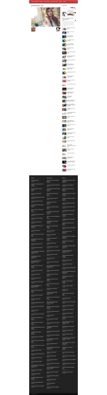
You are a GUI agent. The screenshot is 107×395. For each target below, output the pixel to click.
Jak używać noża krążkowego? (36, 193)
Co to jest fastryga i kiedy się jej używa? (53, 363)
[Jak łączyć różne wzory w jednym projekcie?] (64, 158)
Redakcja (60, 1)
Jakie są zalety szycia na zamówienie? (37, 336)
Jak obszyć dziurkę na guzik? (51, 379)
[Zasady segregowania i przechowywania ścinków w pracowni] (64, 121)
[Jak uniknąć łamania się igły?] (64, 141)
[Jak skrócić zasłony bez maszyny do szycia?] (64, 89)
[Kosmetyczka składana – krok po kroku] (64, 125)
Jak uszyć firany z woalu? (51, 258)
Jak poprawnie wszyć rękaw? (36, 298)
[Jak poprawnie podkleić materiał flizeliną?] (64, 77)
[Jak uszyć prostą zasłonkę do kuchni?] (64, 52)
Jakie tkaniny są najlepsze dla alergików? (68, 227)
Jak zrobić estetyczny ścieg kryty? (36, 247)
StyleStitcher (32, 307)
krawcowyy (48, 213)
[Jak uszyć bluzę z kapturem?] (64, 166)
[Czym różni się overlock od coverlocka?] (64, 40)
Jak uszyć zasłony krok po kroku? (52, 254)
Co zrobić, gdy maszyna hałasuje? (36, 361)
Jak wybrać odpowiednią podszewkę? (53, 311)
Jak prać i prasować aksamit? (51, 352)
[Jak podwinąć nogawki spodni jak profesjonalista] (64, 56)
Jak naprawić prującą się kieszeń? (36, 243)
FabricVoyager (48, 259)
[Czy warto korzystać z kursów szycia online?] (64, 170)
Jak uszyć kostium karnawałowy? (52, 359)
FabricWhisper (32, 181)
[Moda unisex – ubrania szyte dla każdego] (64, 81)
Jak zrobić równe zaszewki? (51, 234)
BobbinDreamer (33, 198)
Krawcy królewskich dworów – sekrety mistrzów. (68, 19)
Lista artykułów (46, 1)
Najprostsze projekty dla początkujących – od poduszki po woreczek (71, 105)
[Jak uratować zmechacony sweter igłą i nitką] (64, 69)
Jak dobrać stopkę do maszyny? (67, 285)
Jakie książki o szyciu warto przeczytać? (68, 301)
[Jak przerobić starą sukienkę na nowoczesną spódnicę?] (64, 162)
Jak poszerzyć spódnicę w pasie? (67, 330)
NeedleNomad (48, 182)
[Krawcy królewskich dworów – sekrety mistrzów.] (69, 12)
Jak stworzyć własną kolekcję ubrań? (37, 382)
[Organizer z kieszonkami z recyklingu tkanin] (64, 129)
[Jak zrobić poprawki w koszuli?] (64, 85)
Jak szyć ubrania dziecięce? (35, 274)
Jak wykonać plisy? (65, 289)
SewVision (32, 231)
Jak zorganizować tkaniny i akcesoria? (68, 210)
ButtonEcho (63, 310)
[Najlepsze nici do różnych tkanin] (64, 32)
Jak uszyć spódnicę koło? (51, 230)
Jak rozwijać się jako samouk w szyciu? (68, 206)
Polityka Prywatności (54, 1)
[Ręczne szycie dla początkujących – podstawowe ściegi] (64, 145)
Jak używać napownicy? (50, 315)
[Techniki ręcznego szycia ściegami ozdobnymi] (64, 93)
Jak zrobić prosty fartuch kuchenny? (53, 261)
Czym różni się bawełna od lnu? (67, 260)
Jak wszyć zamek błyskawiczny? (52, 343)
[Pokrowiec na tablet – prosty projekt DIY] (64, 109)
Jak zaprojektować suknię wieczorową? (68, 363)
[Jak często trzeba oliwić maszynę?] (64, 150)
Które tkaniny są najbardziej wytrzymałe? (53, 331)
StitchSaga (32, 202)
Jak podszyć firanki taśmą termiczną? (53, 270)
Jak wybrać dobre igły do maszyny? (37, 201)
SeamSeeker (32, 258)
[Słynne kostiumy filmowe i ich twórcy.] (64, 28)
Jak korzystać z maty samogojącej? (37, 218)
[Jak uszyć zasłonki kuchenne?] (64, 61)
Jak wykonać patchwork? (51, 383)
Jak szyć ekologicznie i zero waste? (52, 246)
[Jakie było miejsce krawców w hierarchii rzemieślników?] (64, 101)
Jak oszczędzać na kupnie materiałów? (37, 306)
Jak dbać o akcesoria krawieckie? (36, 357)
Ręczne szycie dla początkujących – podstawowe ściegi (71, 145)
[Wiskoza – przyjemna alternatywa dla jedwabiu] (64, 65)
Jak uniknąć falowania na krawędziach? (68, 219)
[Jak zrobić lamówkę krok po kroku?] (64, 117)
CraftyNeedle (32, 248)
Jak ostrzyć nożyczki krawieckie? (67, 313)
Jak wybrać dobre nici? (35, 310)
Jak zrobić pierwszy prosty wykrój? (37, 270)
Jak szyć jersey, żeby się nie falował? (37, 281)
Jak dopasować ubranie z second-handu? (53, 250)
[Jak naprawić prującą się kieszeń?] (64, 48)
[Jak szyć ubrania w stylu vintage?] (64, 137)
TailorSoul (32, 236)
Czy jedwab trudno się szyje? (36, 373)
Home (33, 1)
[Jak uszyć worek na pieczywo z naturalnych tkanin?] (64, 133)
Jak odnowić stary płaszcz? (35, 230)
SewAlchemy (32, 211)
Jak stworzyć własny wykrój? (51, 355)
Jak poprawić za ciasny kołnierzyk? (68, 309)
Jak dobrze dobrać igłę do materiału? (53, 375)
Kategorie (41, 1)
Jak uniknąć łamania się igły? (71, 140)
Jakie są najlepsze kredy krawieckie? (68, 326)
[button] (75, 1)
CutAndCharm (48, 223)
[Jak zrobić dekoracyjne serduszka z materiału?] (64, 44)
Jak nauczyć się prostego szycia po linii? (37, 353)
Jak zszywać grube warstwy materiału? (37, 214)
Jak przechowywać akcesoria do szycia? (37, 197)
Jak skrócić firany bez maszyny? (36, 350)
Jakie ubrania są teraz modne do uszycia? (69, 355)
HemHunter (63, 211)
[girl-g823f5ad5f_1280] (45, 26)
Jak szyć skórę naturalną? (66, 298)
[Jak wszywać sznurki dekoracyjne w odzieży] (64, 36)
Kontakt (64, 1)
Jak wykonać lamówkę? (35, 180)
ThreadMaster (32, 253)
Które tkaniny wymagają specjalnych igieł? (69, 267)
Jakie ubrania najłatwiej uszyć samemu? (37, 302)
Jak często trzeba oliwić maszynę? (68, 305)
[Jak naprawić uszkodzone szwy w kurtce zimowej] (64, 113)
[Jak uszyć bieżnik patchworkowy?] (64, 97)
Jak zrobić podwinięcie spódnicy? (52, 198)
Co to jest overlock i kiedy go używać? (68, 352)
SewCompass (32, 271)
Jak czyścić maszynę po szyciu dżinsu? (53, 322)
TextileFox (63, 20)
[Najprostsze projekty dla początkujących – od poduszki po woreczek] (64, 105)
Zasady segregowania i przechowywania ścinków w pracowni (71, 121)
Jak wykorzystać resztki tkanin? (52, 288)
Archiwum (36, 1)
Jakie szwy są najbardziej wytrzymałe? (68, 203)
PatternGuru (32, 194)
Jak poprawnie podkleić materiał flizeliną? (69, 359)
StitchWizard (32, 296)
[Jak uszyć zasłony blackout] (64, 154)
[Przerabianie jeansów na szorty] (64, 73)
